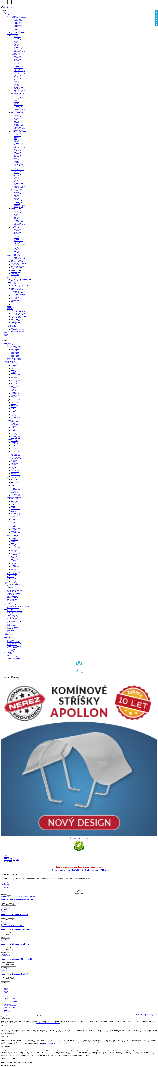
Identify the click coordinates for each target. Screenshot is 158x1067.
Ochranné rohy (8, 603)
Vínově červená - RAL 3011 (14, 401)
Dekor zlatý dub (11, 580)
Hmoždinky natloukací (13, 627)
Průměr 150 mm (15, 350)
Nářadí (5, 633)
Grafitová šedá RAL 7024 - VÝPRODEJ (18, 606)
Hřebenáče (13, 368)
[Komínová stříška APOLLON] (79, 836)
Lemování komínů (8, 634)
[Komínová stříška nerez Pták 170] (3, 940)
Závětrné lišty (14, 364)
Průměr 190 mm (15, 353)
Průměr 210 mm (15, 355)
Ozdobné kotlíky (8, 653)
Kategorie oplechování (10, 1005)
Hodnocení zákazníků (9, 1007)
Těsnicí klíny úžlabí (12, 651)
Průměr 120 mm (15, 349)
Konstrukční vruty (12, 618)
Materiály (6, 997)
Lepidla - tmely (11, 628)
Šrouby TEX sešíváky (13, 615)
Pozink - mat (10, 362)
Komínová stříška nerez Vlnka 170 (15, 929)
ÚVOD (6, 13)
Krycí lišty (13, 371)
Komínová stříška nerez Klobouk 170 (16, 959)
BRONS (6, 334)
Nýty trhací (10, 622)
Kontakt (6, 337)
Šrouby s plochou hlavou (13, 617)
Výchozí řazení (5, 888)
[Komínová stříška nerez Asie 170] (3, 911)
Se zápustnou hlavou (16, 621)
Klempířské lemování (9, 361)
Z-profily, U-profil (15, 380)
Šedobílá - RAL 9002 (12, 516)
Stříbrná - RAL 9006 (12, 535)
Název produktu (5, 884)
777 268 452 (11, 6)
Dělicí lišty (13, 373)
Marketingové (6, 1046)
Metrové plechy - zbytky (13, 608)
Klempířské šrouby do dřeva (14, 611)
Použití (6, 332)
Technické (5, 1026)
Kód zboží (3, 885)
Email (142, 1015)
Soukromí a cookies (9, 1002)
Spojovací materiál (9, 609)
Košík (5, 1010)
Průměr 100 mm (15, 347)
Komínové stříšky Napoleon (14, 358)
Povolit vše (12, 1065)
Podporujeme (7, 1004)
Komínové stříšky (8, 343)
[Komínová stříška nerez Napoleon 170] (18, 896)
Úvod (5, 855)
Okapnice (13, 365)
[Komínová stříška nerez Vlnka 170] (12, 926)
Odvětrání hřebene (12, 649)
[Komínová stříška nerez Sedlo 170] (4, 970)
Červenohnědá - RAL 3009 (14, 381)
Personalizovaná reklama (8, 1058)
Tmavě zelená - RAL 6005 (14, 420)
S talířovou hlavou (15, 619)
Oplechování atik (15, 376)
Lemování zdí (14, 367)
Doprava (6, 335)
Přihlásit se (7, 1011)
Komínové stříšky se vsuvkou (15, 345)
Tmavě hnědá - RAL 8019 (14, 497)
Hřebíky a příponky (12, 625)
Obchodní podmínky (9, 998)
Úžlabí (12, 370)
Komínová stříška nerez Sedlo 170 (15, 974)
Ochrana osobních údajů (10, 1001)
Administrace (131, 1015)
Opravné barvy (11, 630)
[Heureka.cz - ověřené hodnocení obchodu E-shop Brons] (79, 674)
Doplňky (9, 631)
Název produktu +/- (6, 883)
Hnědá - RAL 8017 (12, 478)
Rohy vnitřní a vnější (16, 379)
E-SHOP (6, 14)
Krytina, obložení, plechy (10, 583)
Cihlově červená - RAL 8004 (14, 458)
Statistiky (137, 1015)
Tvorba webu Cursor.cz (151, 1015)
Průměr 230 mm (15, 356)
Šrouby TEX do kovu (13, 614)
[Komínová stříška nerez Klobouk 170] (5, 955)
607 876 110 (10, 7)
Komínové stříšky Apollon (14, 359)
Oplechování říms (15, 374)
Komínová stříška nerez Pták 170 (15, 944)
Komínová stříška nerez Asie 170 (14, 915)
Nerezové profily (8, 652)
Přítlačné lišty (14, 377)
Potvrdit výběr (4, 1065)
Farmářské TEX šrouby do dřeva (15, 612)
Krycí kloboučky (11, 624)
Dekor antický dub (12, 574)
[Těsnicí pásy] (79, 838)
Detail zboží (4, 909)
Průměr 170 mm (15, 352)
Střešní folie (7, 636)
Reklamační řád (8, 999)
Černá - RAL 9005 (12, 554)
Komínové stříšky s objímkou (15, 346)
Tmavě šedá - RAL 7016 (13, 439)
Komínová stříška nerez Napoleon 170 (17, 900)
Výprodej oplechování (10, 605)
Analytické (5, 1036)
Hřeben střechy (8, 637)
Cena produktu (4, 887)
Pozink (9, 655)
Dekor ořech (10, 577)
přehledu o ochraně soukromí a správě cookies (48, 1023)
